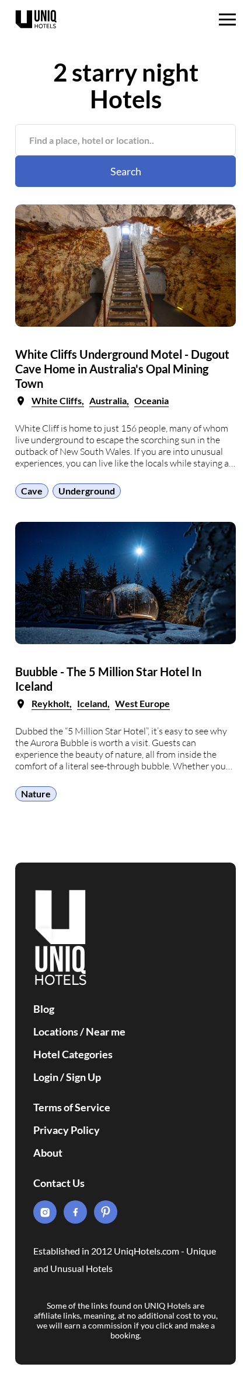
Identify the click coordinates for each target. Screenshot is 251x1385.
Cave (32, 490)
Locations (55, 1031)
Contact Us (59, 1182)
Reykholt (50, 703)
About (47, 1152)
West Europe (142, 703)
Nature (36, 793)
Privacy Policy (66, 1129)
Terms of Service (71, 1107)
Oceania (151, 400)
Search (125, 171)
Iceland (92, 703)
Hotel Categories (73, 1054)
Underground (86, 490)
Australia (108, 400)
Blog (43, 1008)
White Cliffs (57, 400)
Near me (106, 1031)
